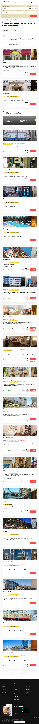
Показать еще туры (19, 673)
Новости (15, 695)
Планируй (16, 691)
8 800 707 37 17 (4, 717)
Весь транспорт (28, 689)
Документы (3, 693)
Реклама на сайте (4, 689)
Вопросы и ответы (17, 699)
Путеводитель (16, 696)
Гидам (15, 681)
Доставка (3, 686)
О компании (4, 685)
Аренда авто (28, 686)
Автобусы (27, 692)
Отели (27, 695)
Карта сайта (3, 690)
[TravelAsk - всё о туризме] (5, 2)
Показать (33, 73)
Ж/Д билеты (28, 690)
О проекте (4, 681)
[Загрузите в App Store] (25, 711)
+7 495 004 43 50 (10, 717)
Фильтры (17, 722)
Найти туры (33, 15)
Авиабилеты (28, 683)
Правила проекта (4, 692)
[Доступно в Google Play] (25, 709)
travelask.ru (18, 719)
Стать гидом (16, 683)
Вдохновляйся (16, 686)
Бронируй (28, 681)
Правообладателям (5, 683)
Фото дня (15, 689)
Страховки (27, 693)
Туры (27, 685)
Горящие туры (16, 693)
